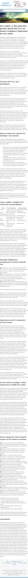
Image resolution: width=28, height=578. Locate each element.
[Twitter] (13, 567)
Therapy (14, 562)
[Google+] (16, 567)
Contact (14, 564)
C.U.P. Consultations (6, 562)
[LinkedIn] (11, 567)
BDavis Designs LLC (16, 574)
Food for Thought (22, 562)
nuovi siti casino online (8, 51)
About (7, 561)
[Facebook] (14, 567)
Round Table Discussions (16, 561)
